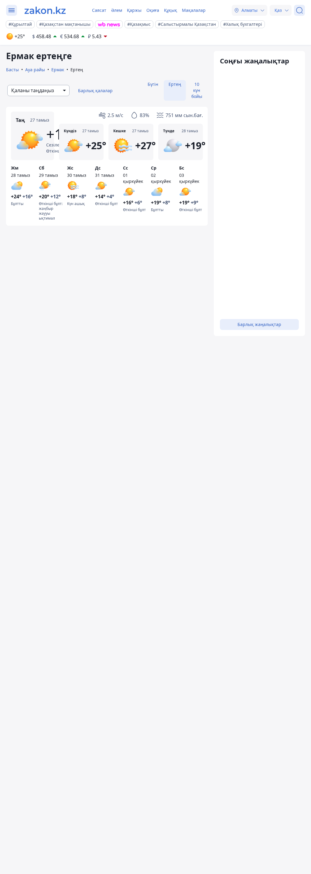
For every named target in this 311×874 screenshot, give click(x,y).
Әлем (116, 10)
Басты (12, 69)
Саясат (99, 10)
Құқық (170, 10)
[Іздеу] (299, 10)
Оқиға (152, 10)
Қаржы (134, 10)
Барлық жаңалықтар (259, 324)
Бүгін (153, 84)
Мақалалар (194, 10)
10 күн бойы (196, 90)
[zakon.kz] (45, 10)
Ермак (57, 69)
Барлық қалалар (95, 90)
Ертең (175, 84)
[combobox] (38, 90)
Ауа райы (35, 69)
